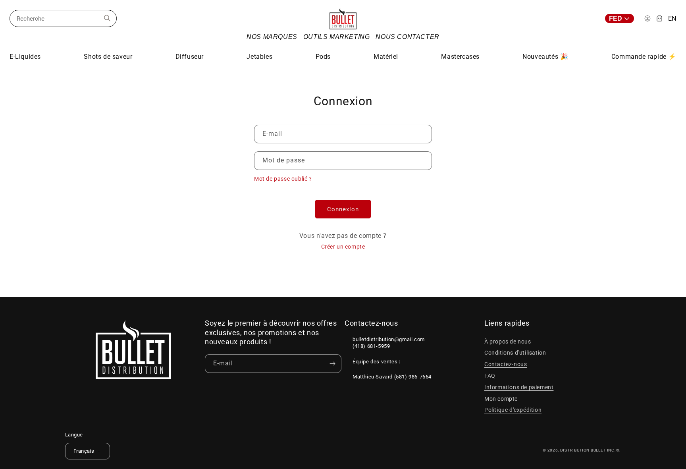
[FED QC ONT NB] (622, 18)
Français (83, 451)
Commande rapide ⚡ (643, 56)
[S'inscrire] (332, 363)
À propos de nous (507, 341)
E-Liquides (25, 56)
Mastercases (460, 56)
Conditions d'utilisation (515, 352)
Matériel (386, 56)
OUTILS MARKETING (336, 36)
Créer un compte (343, 246)
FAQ (489, 375)
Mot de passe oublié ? (283, 179)
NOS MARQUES (272, 36)
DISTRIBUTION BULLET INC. (588, 450)
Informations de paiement (518, 387)
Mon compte (501, 399)
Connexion (343, 209)
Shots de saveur (108, 56)
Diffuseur (189, 56)
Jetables (259, 56)
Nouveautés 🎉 (545, 56)
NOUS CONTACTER (407, 36)
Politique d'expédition (512, 410)
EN (672, 18)
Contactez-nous (505, 364)
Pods (323, 56)
